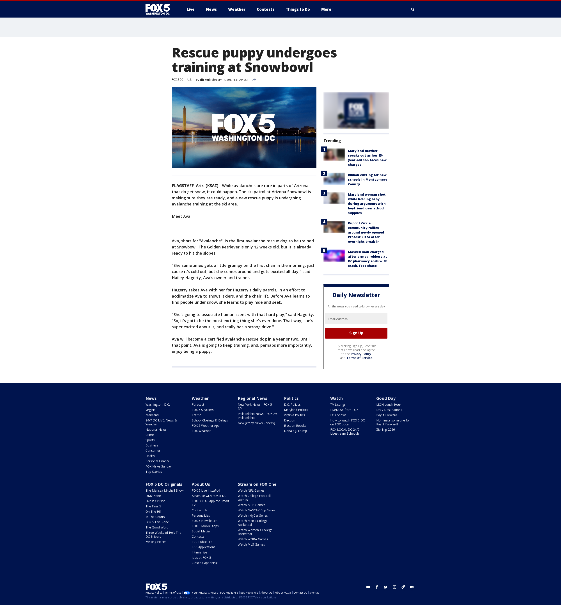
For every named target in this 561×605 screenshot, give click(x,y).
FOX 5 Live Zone (157, 522)
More (326, 9)
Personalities (201, 515)
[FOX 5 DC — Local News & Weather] (160, 9)
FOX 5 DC (177, 79)
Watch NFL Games (251, 490)
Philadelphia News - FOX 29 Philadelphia (257, 416)
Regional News (252, 398)
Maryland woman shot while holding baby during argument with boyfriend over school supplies (367, 203)
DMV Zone (153, 496)
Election (289, 420)
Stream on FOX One (257, 484)
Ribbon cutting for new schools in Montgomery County (367, 179)
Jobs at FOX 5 (201, 557)
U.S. (189, 79)
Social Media (201, 531)
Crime (150, 435)
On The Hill (153, 511)
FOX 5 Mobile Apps (205, 526)
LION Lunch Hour (388, 404)
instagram (394, 587)
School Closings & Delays (210, 420)
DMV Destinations (389, 410)
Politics (291, 398)
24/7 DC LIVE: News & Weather (161, 422)
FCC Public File (202, 542)
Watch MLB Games (251, 505)
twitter (385, 587)
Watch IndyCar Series (253, 515)
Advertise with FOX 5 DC (209, 496)
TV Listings (338, 404)
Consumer (153, 450)
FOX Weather (201, 431)
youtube (368, 587)
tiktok (403, 587)
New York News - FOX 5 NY (255, 406)
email (411, 587)
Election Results (295, 425)
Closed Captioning (204, 563)
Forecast (198, 404)
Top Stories (154, 471)
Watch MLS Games (251, 544)
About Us (201, 484)
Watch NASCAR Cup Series (256, 510)
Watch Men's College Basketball (253, 523)
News (151, 398)
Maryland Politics (296, 410)
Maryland (152, 415)
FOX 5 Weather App (206, 425)
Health (150, 456)
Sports (150, 440)
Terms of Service (359, 358)
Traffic (196, 415)
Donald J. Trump (295, 431)
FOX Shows (338, 415)
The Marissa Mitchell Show (165, 490)
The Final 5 (153, 506)
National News (156, 429)
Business (152, 445)
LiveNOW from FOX (344, 410)
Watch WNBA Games (253, 539)
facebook (376, 587)
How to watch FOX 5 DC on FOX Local (347, 422)
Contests (198, 536)
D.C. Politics (292, 404)
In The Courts (155, 517)
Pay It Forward (386, 415)
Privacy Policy (361, 354)
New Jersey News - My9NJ (256, 423)
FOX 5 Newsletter (204, 521)
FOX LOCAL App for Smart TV (210, 503)
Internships (199, 552)
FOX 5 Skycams (203, 410)
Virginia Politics (294, 415)
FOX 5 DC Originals (164, 484)
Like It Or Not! (155, 501)
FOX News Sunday (159, 466)
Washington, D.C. (158, 404)
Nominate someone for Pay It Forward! (393, 422)
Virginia (151, 410)
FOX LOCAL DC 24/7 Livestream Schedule (345, 431)
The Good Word (157, 527)
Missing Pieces (156, 542)
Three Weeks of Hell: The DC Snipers (163, 534)
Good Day (386, 398)
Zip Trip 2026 (385, 429)
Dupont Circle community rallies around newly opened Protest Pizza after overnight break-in (366, 232)
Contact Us (200, 510)
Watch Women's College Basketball (255, 532)
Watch (336, 398)
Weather (200, 398)
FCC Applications (203, 547)
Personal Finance (158, 461)
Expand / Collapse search (412, 9)
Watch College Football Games (254, 498)
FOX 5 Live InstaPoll (206, 490)
